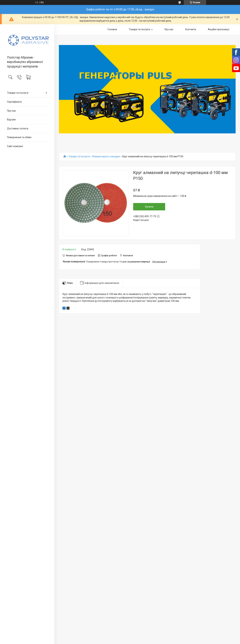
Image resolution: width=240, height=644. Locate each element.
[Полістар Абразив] (27, 40)
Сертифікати (14, 101)
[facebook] (64, 308)
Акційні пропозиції (218, 29)
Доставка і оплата (17, 128)
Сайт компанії (15, 146)
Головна (112, 29)
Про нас (11, 110)
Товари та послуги (17, 92)
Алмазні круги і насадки (106, 156)
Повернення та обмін (19, 137)
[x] (68, 308)
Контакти (190, 29)
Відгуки (11, 119)
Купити (149, 206)
